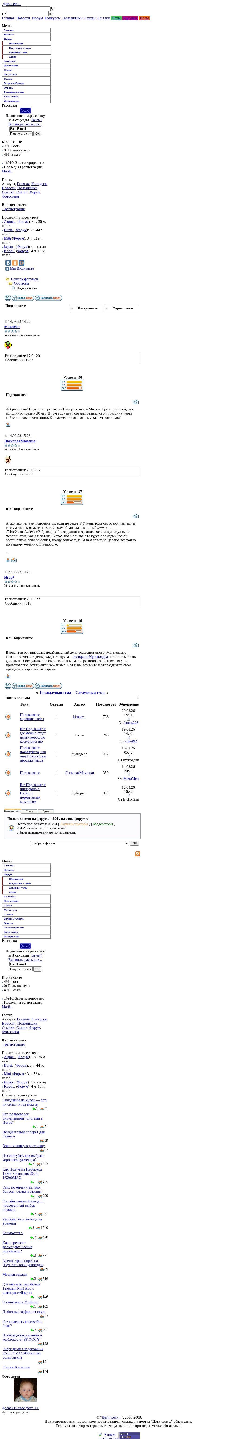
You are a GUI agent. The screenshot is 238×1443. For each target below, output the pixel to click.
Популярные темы (20, 48)
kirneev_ (79, 717)
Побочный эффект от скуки (24, 1312)
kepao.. (9, 247)
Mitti (7, 238)
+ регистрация (13, 209)
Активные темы (18, 52)
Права (46, 811)
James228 (131, 723)
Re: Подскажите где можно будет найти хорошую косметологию (33, 735)
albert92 (131, 741)
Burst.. (9, 230)
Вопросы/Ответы (14, 83)
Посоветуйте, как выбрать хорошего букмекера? (23, 1158)
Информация (11, 101)
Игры (144, 18)
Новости (23, 18)
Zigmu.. (10, 221)
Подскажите (30, 773)
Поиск (29, 811)
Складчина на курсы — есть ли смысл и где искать (25, 1102)
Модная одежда (15, 1274)
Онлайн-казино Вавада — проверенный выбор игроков (23, 1205)
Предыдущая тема (55, 692)
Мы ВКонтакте (22, 268)
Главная (8, 18)
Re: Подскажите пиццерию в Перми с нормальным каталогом (33, 793)
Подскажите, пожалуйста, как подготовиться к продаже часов (33, 754)
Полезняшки (73, 18)
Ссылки (103, 18)
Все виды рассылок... (25, 124)
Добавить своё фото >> (20, 1408)
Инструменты (88, 308)
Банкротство (13, 1233)
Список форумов (24, 279)
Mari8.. (7, 171)
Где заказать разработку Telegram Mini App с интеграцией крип (21, 1288)
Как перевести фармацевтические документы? (17, 1247)
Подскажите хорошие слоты (32, 717)
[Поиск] (4, 14)
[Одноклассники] (15, 263)
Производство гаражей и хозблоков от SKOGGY (22, 1337)
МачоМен (12, 327)
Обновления (16, 43)
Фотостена (10, 74)
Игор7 (9, 577)
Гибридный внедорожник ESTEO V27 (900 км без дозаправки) (23, 1353)
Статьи (90, 18)
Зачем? (36, 120)
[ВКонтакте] (8, 263)
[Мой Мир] (21, 263)
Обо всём (21, 283)
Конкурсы (53, 18)
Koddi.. (9, 251)
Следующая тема (90, 692)
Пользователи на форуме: (18, 810)
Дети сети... (11, 4)
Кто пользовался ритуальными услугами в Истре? (23, 1118)
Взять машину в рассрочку (24, 1146)
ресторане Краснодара (90, 657)
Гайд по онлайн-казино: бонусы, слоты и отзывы (22, 1189)
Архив (12, 56)
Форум (37, 18)
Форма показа (123, 308)
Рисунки (130, 18)
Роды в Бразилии (16, 1367)
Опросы (8, 87)
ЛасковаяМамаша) (20, 441)
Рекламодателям (14, 92)
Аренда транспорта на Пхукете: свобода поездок (23, 1263)
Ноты (116, 18)
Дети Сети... (111, 1417)
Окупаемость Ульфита (20, 1302)
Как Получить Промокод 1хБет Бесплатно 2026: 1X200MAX (22, 1173)
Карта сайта (11, 96)
